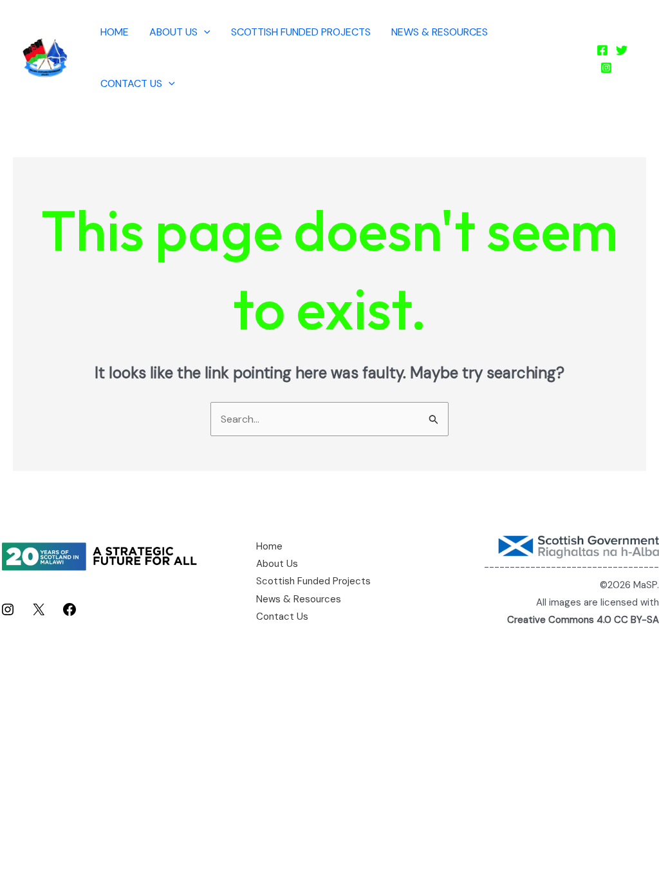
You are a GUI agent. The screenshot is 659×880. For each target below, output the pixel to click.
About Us (173, 32)
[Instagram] (606, 67)
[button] (204, 32)
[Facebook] (602, 50)
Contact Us (131, 83)
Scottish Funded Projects (301, 32)
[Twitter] (621, 50)
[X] (38, 613)
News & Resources (439, 32)
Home (114, 32)
